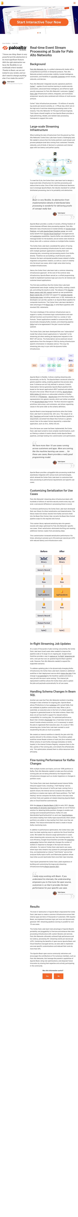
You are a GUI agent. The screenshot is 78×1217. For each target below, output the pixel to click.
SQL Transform (35, 416)
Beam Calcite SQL (36, 295)
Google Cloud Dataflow (52, 234)
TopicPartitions (67, 815)
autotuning (37, 236)
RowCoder (48, 720)
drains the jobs (66, 673)
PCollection (43, 397)
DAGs (32, 324)
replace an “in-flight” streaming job (62, 656)
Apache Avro (53, 397)
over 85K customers (58, 77)
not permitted (42, 676)
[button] (38, 32)
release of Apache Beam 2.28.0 (47, 805)
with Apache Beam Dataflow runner (52, 231)
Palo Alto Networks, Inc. (38, 69)
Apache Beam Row (41, 402)
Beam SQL (49, 305)
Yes (47, 976)
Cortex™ (33, 86)
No (59, 976)
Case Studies (6, 43)
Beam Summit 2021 (52, 867)
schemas (53, 705)
